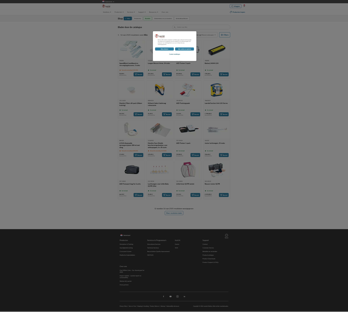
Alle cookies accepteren (184, 49)
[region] (174, 46)
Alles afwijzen (164, 49)
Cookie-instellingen (174, 54)
